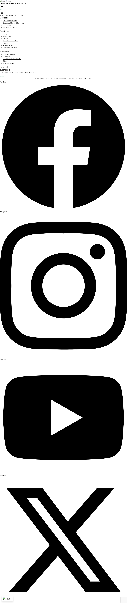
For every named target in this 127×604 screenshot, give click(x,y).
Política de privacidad (31, 72)
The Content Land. (85, 78)
